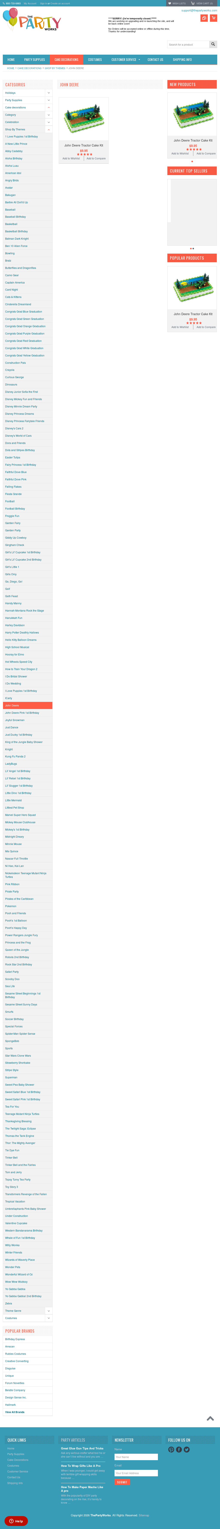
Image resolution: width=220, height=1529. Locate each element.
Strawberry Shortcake (17, 1062)
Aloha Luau (12, 165)
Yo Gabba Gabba (15, 1289)
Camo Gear (12, 275)
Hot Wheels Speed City (18, 661)
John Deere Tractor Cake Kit (83, 145)
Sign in (43, 3)
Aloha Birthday (13, 158)
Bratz (8, 260)
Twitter (187, 1450)
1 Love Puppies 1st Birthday (21, 136)
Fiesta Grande (13, 494)
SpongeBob (12, 1041)
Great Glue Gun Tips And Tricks (82, 1448)
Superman (11, 1077)
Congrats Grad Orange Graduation (25, 326)
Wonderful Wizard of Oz (19, 1274)
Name (118, 1449)
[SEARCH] (213, 44)
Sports (9, 1048)
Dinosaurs (11, 384)
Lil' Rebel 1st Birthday (18, 778)
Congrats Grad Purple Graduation (24, 333)
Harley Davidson (15, 625)
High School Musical (17, 647)
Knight (9, 749)
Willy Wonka (12, 1245)
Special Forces (14, 1026)
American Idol (13, 173)
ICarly (8, 698)
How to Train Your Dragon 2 (21, 669)
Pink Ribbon (12, 884)
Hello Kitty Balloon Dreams (21, 639)
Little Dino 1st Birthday (18, 793)
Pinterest (171, 1450)
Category (10, 114)
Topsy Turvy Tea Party (18, 1179)
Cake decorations (29, 68)
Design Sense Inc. (15, 1397)
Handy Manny (13, 603)
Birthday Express (15, 1339)
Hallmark (10, 1404)
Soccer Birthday (14, 1019)
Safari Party (12, 971)
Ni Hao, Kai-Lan (14, 866)
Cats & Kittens (13, 297)
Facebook (179, 1450)
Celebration (12, 122)
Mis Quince (11, 851)
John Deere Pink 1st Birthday (22, 712)
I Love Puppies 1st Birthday (21, 690)
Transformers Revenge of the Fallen (26, 1194)
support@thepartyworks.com (199, 10)
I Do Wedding (13, 683)
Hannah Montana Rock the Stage (24, 610)
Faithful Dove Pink (15, 479)
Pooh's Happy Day (16, 927)
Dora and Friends (15, 443)
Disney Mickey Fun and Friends (23, 399)
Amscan (10, 1346)
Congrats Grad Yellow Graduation (24, 355)
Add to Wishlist (71, 158)
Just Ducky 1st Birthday (18, 734)
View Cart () (204, 3)
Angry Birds (12, 180)
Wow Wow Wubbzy (16, 1281)
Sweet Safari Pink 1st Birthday (22, 1099)
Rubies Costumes (15, 1353)
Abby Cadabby (14, 151)
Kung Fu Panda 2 (15, 756)
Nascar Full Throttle (16, 858)
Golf (7, 588)
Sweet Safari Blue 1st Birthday (22, 1092)
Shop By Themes (55, 68)
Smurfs (9, 1011)
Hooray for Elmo (14, 654)
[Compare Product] (204, 18)
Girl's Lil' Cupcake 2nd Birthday (23, 559)
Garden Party (13, 530)
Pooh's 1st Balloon (16, 920)
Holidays (10, 92)
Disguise (10, 1368)
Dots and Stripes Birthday (20, 450)
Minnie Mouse (13, 844)
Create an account (60, 3)
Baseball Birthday (15, 216)
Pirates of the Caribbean (19, 898)
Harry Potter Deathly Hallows (22, 632)
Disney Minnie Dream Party (21, 406)
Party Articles (73, 1440)
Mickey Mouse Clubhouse (20, 822)
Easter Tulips (12, 457)
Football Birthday (15, 508)
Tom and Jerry (13, 1172)
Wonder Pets (12, 1267)
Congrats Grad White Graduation (24, 348)
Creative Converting (17, 1361)
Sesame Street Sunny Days (21, 1004)
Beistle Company (15, 1390)
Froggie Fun (12, 516)
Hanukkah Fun (13, 618)
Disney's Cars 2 (14, 428)
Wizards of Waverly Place (20, 1259)
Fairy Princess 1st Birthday (20, 464)
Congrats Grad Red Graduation (23, 340)
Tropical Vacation (15, 1201)
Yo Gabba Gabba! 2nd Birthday (23, 1296)
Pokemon (10, 906)
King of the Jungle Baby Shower (24, 742)
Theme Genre (13, 1310)
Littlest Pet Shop (14, 807)
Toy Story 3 (11, 1186)
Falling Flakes (13, 486)
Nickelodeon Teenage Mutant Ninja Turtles (25, 875)
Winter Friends (13, 1252)
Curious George (14, 377)
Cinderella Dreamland (18, 304)
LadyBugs (11, 763)
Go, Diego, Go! (13, 581)
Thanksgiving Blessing (18, 1121)
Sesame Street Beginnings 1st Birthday (22, 995)
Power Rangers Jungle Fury (21, 935)
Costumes (11, 1318)
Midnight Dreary (14, 836)
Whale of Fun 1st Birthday (20, 1237)
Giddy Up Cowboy (15, 537)
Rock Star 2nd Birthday (18, 964)
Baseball (10, 209)
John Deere (12, 705)
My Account (30, 3)
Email (118, 1465)
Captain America (15, 282)
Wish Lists (179, 3)
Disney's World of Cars (18, 435)
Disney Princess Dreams (19, 413)
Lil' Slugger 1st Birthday (19, 785)
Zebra (8, 1303)
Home (10, 68)
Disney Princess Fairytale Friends (24, 421)
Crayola (9, 369)
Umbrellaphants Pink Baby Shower (25, 1208)
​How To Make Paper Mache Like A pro (82, 1489)
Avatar (9, 187)
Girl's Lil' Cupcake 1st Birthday (22, 552)
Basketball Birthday (16, 231)
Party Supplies (13, 100)
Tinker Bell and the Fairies (20, 1165)
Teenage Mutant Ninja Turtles (22, 1114)
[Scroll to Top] (211, 1419)
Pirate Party (12, 891)
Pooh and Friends (15, 913)
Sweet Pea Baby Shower (19, 1084)
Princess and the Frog (18, 942)
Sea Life (10, 986)
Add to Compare (96, 158)
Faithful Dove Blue (16, 472)
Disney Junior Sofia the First (21, 391)
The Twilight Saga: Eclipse (20, 1128)
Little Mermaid (13, 800)
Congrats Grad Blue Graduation (23, 311)
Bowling (10, 253)
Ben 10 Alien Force (16, 246)
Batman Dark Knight (17, 238)
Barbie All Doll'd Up (16, 202)
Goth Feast (11, 596)
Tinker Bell (11, 1157)
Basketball (11, 224)
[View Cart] (213, 18)
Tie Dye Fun (12, 1150)
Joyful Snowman (14, 720)
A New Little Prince (16, 143)
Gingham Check (14, 545)
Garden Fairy (12, 523)
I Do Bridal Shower (16, 676)
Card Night (11, 289)
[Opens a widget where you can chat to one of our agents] (16, 1521)
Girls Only (11, 574)
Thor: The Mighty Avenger (20, 1143)
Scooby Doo (12, 979)
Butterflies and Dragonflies (20, 268)
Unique (9, 1375)
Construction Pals (15, 362)
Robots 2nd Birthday (17, 957)
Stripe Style (11, 1070)
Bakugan (10, 195)
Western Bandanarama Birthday (24, 1230)
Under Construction (16, 1216)
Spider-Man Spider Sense (20, 1033)
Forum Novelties (14, 1383)
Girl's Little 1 (12, 567)
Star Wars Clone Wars (18, 1055)
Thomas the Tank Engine (19, 1136)
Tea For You (12, 1106)
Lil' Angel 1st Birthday (17, 771)
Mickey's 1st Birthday (17, 829)
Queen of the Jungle (17, 949)
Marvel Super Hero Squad (20, 815)
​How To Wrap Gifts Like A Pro (81, 1466)
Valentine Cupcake (16, 1223)
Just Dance (11, 727)
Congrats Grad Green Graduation (24, 319)
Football (10, 501)
